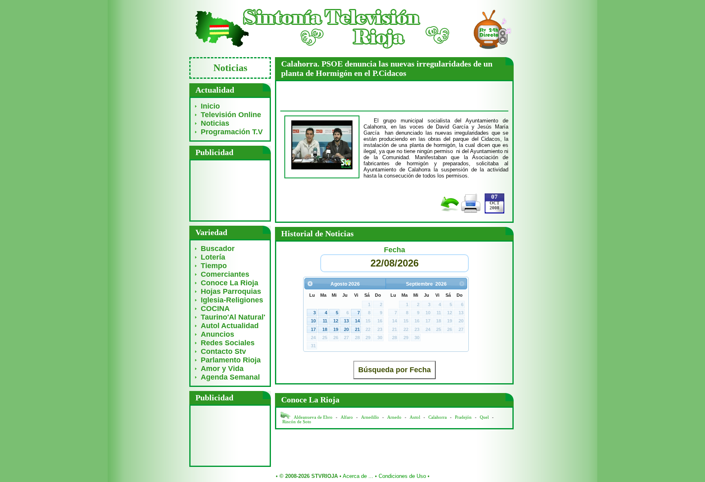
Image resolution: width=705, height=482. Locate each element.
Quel (484, 417)
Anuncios (217, 334)
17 (313, 329)
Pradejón (463, 417)
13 (346, 320)
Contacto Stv (223, 351)
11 (325, 320)
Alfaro (347, 417)
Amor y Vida (222, 368)
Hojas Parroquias (231, 291)
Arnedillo (370, 417)
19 (335, 329)
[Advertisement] (230, 189)
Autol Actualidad (230, 326)
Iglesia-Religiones (232, 300)
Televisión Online (231, 115)
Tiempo (214, 266)
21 (357, 329)
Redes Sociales (228, 343)
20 (346, 329)
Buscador (218, 248)
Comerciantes (225, 274)
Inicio (210, 106)
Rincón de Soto (296, 422)
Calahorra (437, 417)
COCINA (215, 308)
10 (313, 320)
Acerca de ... (358, 476)
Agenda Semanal (230, 377)
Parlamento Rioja (231, 360)
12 (335, 320)
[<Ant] (310, 283)
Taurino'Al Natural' (233, 317)
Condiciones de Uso (402, 476)
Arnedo (394, 417)
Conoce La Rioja (229, 283)
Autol (415, 417)
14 (357, 320)
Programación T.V (232, 132)
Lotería (213, 257)
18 (324, 329)
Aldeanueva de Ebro (313, 417)
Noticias (215, 123)
